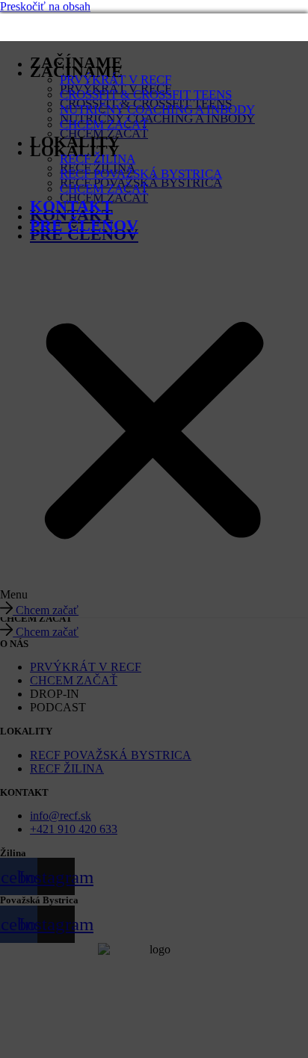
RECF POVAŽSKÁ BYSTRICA (141, 174)
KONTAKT (71, 206)
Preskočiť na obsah (45, 6)
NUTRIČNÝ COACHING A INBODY (157, 109)
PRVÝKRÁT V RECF (115, 79)
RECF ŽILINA (97, 159)
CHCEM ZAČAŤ (104, 124)
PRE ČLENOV (84, 225)
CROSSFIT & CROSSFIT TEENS (146, 94)
